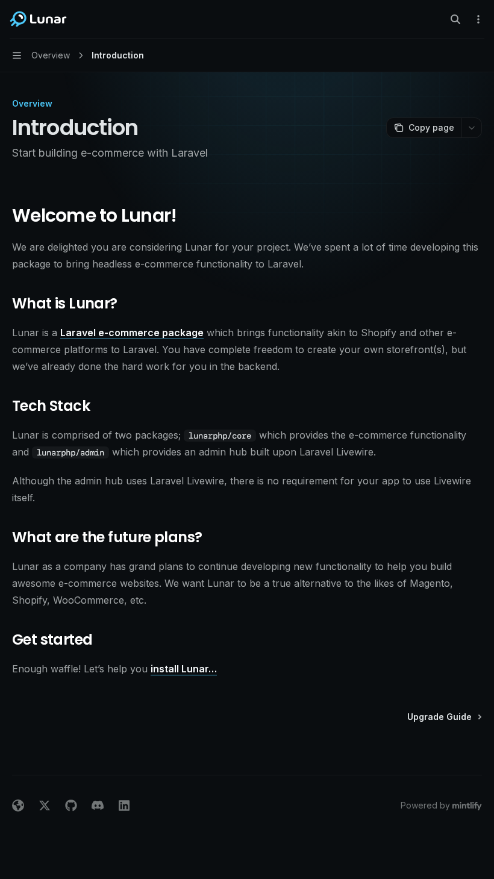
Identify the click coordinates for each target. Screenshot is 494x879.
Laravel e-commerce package (132, 333)
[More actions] (478, 19)
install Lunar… (184, 669)
